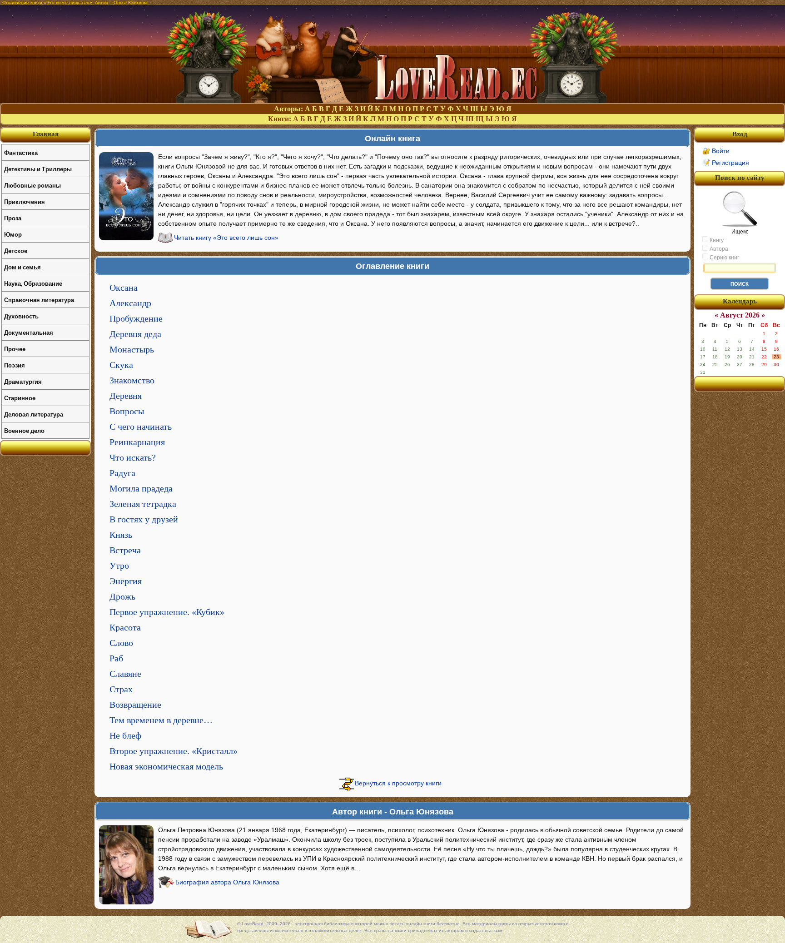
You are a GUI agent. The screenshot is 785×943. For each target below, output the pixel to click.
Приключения (24, 201)
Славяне (125, 674)
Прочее (14, 348)
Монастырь (131, 349)
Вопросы (126, 411)
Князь (120, 535)
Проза (12, 217)
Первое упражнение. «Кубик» (166, 612)
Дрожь (122, 596)
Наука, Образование (33, 283)
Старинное (19, 397)
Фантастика (21, 152)
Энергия (125, 581)
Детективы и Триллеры (38, 168)
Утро (119, 566)
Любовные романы (32, 185)
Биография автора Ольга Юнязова (227, 882)
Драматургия (23, 381)
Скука (121, 365)
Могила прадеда (141, 488)
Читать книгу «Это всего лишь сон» (226, 237)
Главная (46, 134)
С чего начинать (140, 427)
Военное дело (24, 430)
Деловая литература (33, 414)
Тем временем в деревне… (161, 720)
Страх (121, 689)
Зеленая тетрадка (142, 504)
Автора (718, 249)
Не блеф (125, 735)
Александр (130, 303)
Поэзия (14, 365)
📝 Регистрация (725, 162)
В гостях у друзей (143, 519)
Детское (15, 250)
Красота (125, 627)
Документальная (28, 332)
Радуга (122, 473)
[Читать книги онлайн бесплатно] (392, 100)
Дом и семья (22, 267)
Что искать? (132, 457)
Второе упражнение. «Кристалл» (173, 751)
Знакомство (131, 380)
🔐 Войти (716, 150)
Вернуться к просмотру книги (398, 783)
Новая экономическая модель (166, 766)
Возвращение (135, 705)
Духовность (21, 316)
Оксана (123, 288)
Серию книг (723, 257)
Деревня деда (135, 334)
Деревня (125, 396)
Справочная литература (39, 299)
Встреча (125, 550)
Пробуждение (136, 318)
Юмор (13, 234)
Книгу (716, 240)
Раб (116, 658)
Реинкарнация (137, 442)
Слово (121, 643)
